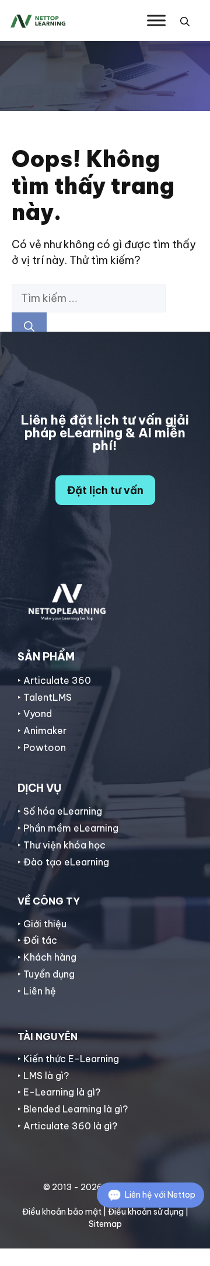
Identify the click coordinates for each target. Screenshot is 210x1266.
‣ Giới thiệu (42, 924)
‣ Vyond (35, 713)
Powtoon (44, 747)
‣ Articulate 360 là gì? (67, 1126)
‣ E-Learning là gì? (59, 1092)
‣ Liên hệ (37, 991)
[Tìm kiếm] (29, 326)
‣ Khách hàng (47, 957)
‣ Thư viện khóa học (62, 845)
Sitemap (105, 1224)
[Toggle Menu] (156, 20)
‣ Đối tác (37, 940)
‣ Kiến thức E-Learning (68, 1059)
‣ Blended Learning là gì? (73, 1109)
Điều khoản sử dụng (146, 1211)
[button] (185, 20)
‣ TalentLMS (45, 697)
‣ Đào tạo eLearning (63, 862)
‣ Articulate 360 (54, 680)
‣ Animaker (42, 730)
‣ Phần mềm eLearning (68, 828)
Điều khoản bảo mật (62, 1211)
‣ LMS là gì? (43, 1075)
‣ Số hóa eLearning (60, 811)
